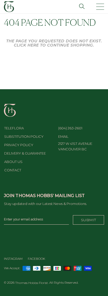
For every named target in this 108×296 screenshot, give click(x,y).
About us (13, 162)
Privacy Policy (18, 145)
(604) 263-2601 (70, 128)
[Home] (9, 6)
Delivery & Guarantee (25, 153)
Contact (12, 170)
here (33, 45)
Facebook (36, 259)
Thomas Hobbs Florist (31, 283)
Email (63, 136)
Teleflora (14, 128)
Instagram (13, 259)
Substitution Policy (24, 136)
